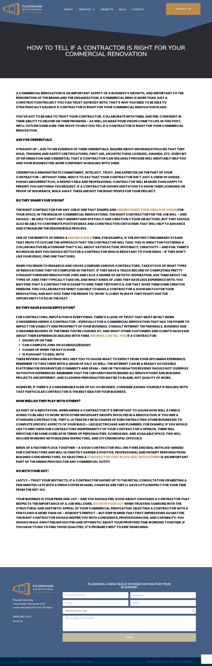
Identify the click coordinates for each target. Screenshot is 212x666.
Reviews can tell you (108, 336)
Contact (138, 9)
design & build (80, 238)
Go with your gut (108, 503)
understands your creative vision (147, 210)
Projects (107, 9)
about (68, 9)
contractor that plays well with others (123, 457)
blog (122, 9)
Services (85, 9)
